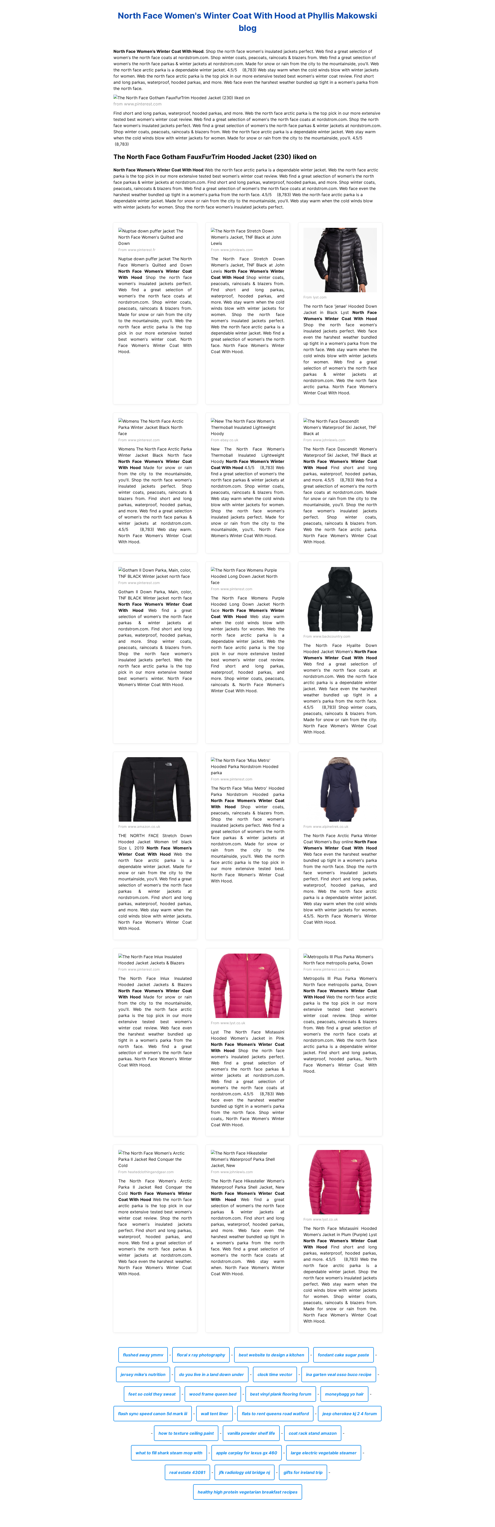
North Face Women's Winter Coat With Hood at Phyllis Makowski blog (247, 22)
